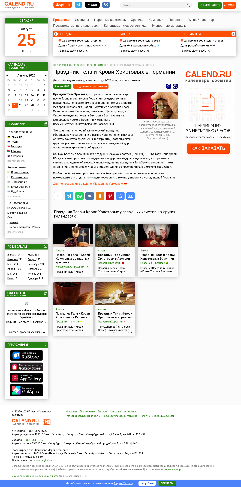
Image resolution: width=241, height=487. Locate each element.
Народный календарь (110, 20)
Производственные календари (76, 25)
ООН (10, 217)
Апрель (11, 269)
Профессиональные (19, 208)
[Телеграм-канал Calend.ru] (78, 5)
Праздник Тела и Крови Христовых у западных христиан (73, 258)
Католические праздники (70, 266)
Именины (82, 20)
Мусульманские (20, 186)
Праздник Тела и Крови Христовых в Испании (73, 315)
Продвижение (87, 411)
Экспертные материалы (169, 25)
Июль (31, 254)
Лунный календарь (201, 20)
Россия (15, 141)
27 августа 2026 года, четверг (203, 40)
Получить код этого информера (24, 322)
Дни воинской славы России (23, 227)
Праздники (61, 20)
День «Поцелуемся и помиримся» (81, 45)
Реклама (102, 411)
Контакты (115, 411)
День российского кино (196, 45)
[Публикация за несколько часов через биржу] (208, 158)
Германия (16, 137)
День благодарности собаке (137, 45)
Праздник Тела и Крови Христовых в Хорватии (115, 315)
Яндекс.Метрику (123, 483)
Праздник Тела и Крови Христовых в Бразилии (157, 256)
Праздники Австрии (109, 263)
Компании (156, 20)
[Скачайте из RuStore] (26, 355)
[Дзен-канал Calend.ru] (92, 5)
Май (9, 273)
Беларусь (16, 146)
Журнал (63, 4)
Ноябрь (32, 273)
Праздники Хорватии (110, 321)
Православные (20, 172)
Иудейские (17, 191)
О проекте (71, 411)
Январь (11, 254)
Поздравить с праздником (91, 86)
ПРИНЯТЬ (167, 483)
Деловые (12, 222)
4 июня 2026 (62, 86)
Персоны (175, 20)
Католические (19, 177)
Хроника (137, 20)
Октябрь (33, 269)
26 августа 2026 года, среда (141, 40)
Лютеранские (19, 182)
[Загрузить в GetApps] (26, 390)
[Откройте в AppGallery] (26, 378)
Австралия (17, 156)
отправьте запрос (173, 469)
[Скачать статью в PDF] (168, 86)
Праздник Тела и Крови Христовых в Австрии (115, 256)
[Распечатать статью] (175, 86)
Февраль (12, 259)
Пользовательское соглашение (120, 416)
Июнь (10, 278)
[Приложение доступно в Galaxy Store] (26, 367)
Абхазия (16, 151)
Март (10, 264)
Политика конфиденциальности (157, 416)
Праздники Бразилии (152, 263)
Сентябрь (33, 264)
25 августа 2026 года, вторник (81, 40)
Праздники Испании (67, 321)
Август (32, 259)
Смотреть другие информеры (25, 332)
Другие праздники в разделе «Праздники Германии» (88, 183)
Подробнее (147, 483)
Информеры (130, 411)
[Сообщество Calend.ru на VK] (106, 5)
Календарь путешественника (125, 25)
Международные (17, 212)
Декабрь (33, 278)
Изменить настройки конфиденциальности (35, 476)
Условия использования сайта (83, 416)
